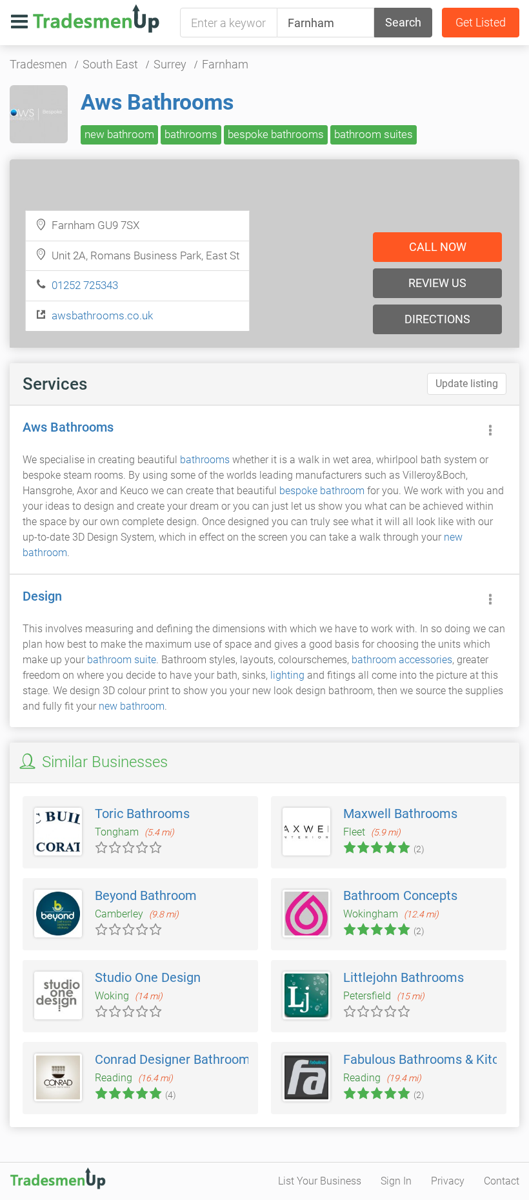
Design (42, 596)
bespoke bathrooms (276, 134)
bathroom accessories (402, 660)
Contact (501, 1181)
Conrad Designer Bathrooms (176, 1059)
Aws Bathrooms (157, 102)
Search (403, 22)
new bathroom (119, 134)
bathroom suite (121, 660)
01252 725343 (85, 285)
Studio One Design (148, 977)
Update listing (466, 383)
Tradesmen (38, 64)
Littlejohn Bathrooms (403, 977)
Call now (437, 247)
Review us (437, 283)
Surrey (170, 64)
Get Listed (480, 22)
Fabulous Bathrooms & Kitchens (434, 1059)
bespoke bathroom (321, 491)
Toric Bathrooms (142, 813)
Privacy (447, 1181)
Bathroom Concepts (400, 895)
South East (110, 64)
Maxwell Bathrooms (400, 813)
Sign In (396, 1181)
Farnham (225, 64)
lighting (287, 675)
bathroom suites (373, 134)
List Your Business (319, 1181)
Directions (437, 319)
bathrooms (191, 134)
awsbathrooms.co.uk (102, 315)
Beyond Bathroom (146, 895)
